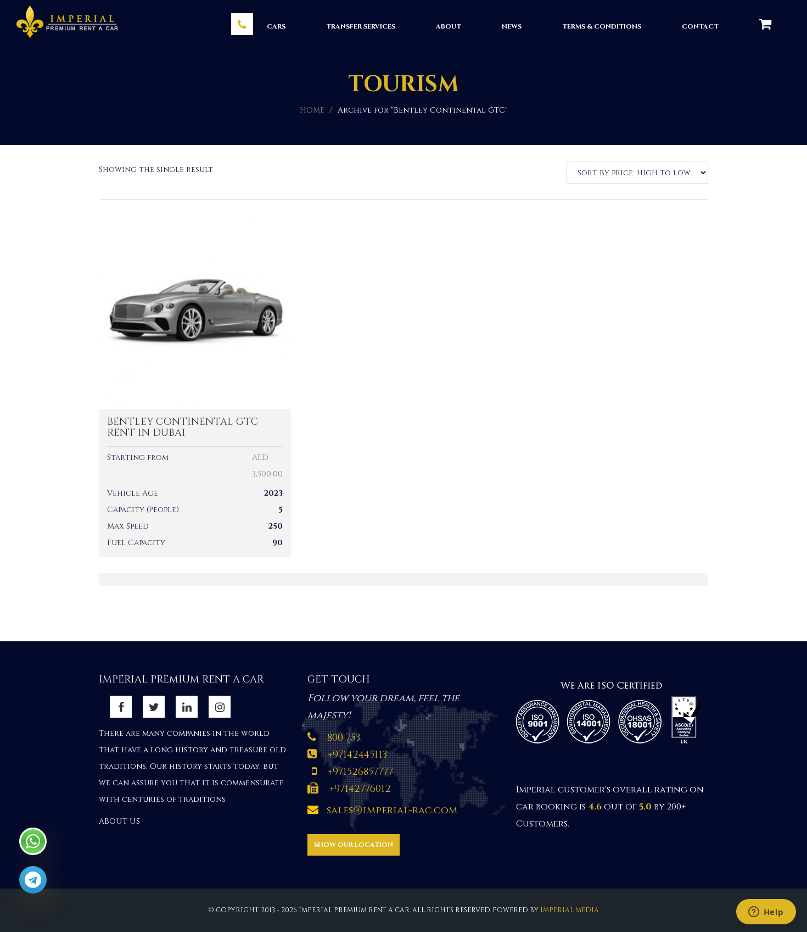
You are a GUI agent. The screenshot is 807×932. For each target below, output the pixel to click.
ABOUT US (119, 821)
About (448, 26)
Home (312, 110)
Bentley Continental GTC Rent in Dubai (182, 427)
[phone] (242, 24)
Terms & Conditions (601, 26)
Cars (276, 26)
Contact (700, 26)
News (512, 26)
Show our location (353, 844)
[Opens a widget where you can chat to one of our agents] (766, 913)
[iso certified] (612, 711)
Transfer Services (360, 26)
